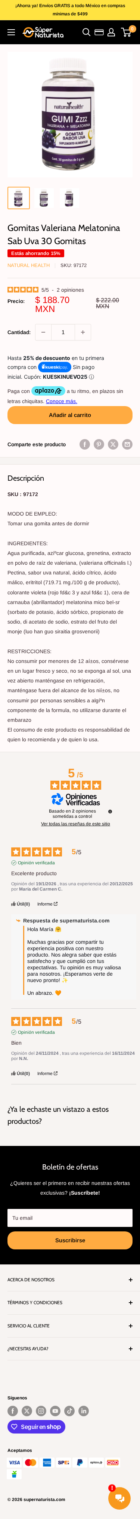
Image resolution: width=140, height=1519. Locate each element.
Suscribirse (70, 1240)
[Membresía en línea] (99, 32)
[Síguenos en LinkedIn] (83, 1411)
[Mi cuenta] (111, 32)
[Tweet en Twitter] (113, 444)
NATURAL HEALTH (28, 265)
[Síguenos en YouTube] (55, 1411)
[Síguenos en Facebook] (12, 1411)
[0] (126, 32)
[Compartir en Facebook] (85, 444)
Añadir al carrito (70, 415)
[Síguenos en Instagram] (41, 1411)
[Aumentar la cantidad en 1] (83, 332)
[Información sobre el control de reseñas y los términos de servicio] (110, 811)
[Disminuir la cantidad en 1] (43, 332)
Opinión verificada (36, 862)
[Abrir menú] (11, 32)
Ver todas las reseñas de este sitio (75, 823)
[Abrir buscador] (87, 32)
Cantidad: (19, 332)
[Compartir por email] (127, 444)
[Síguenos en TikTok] (69, 1411)
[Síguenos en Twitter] (27, 1411)
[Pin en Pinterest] (99, 444)
